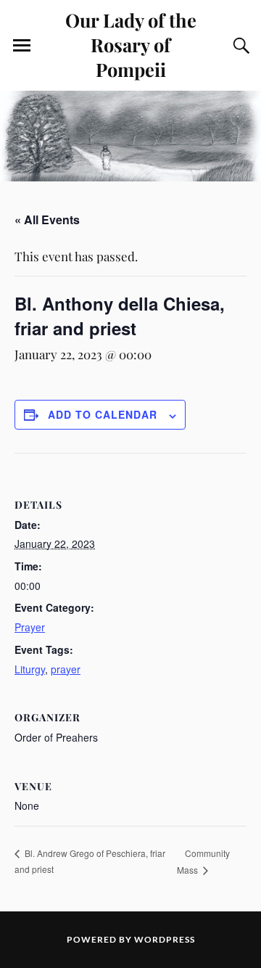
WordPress (164, 939)
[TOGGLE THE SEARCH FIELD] (239, 45)
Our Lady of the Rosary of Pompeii (130, 44)
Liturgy (29, 669)
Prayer (29, 627)
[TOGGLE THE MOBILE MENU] (21, 45)
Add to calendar (102, 414)
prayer (65, 669)
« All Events (47, 219)
